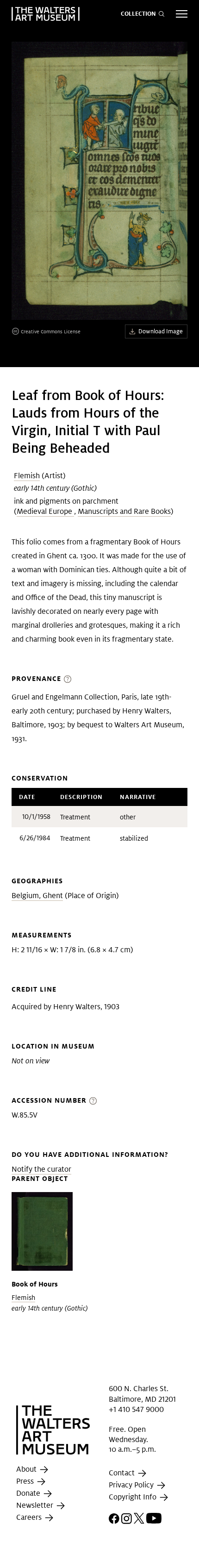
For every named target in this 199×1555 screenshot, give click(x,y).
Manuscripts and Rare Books (124, 511)
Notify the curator (41, 1169)
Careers (30, 1517)
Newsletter (35, 1505)
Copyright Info (133, 1497)
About (27, 1469)
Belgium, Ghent (37, 895)
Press (26, 1481)
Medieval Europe (45, 511)
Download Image (160, 331)
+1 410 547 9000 (136, 1409)
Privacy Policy (132, 1485)
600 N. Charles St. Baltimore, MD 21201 (142, 1394)
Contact (123, 1473)
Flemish (27, 476)
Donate (29, 1493)
